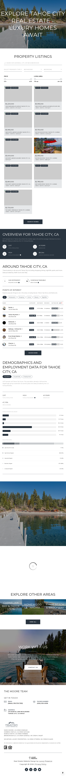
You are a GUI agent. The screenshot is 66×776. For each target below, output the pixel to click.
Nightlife (45, 297)
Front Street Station (14, 336)
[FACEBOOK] (26, 769)
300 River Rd (12, 316)
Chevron (10, 343)
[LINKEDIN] (35, 769)
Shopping (22, 297)
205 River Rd (12, 338)
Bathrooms (28, 69)
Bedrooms (48, 69)
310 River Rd (12, 345)
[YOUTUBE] (39, 769)
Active (30, 297)
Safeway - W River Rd (14, 329)
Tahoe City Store (13, 314)
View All (33, 622)
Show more (33, 353)
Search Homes (33, 221)
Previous (6, 514)
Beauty (37, 297)
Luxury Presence (45, 761)
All (5, 297)
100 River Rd (12, 323)
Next (60, 514)
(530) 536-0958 (42, 703)
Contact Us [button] (33, 667)
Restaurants (13, 297)
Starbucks (11, 322)
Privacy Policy (40, 764)
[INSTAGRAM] (30, 769)
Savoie (10, 307)
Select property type (12, 69)
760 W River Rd (13, 309)
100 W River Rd (13, 331)
